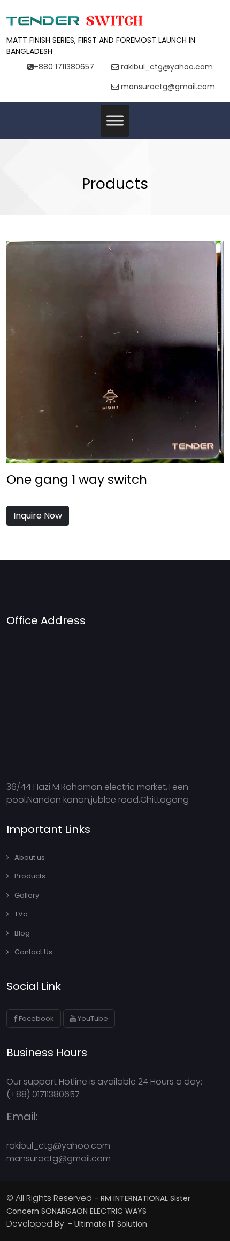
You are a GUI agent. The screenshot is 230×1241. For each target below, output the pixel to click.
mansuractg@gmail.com (167, 86)
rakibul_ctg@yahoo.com (166, 66)
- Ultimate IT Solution (108, 1224)
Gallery (26, 895)
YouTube (92, 1019)
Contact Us (33, 952)
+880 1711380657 (64, 66)
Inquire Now (37, 515)
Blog (22, 933)
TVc (20, 914)
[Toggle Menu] (115, 120)
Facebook (35, 1019)
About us (29, 857)
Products (29, 876)
